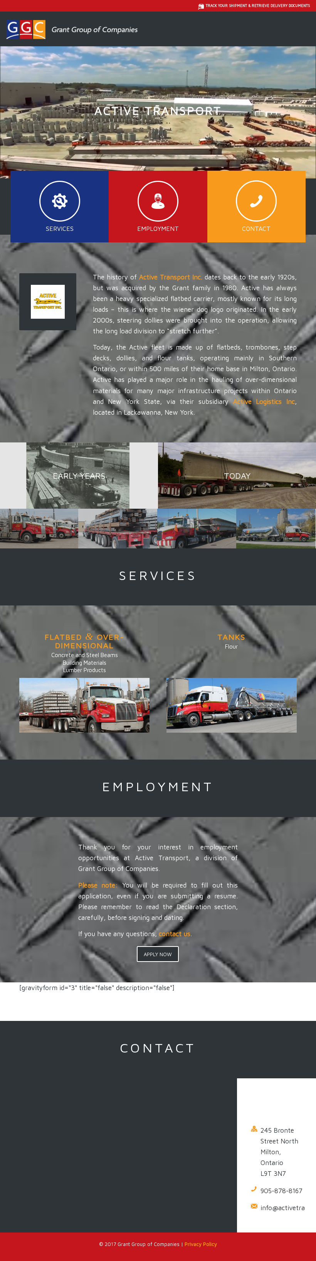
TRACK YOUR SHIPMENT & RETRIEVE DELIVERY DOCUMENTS (258, 5)
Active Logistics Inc (264, 401)
